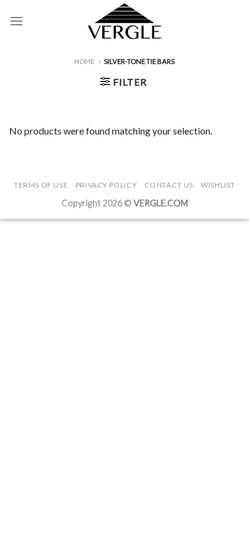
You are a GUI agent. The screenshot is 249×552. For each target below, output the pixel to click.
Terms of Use (41, 184)
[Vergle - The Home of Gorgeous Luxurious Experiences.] (125, 21)
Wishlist (218, 184)
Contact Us (168, 184)
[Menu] (16, 21)
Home (84, 61)
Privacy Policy (106, 184)
